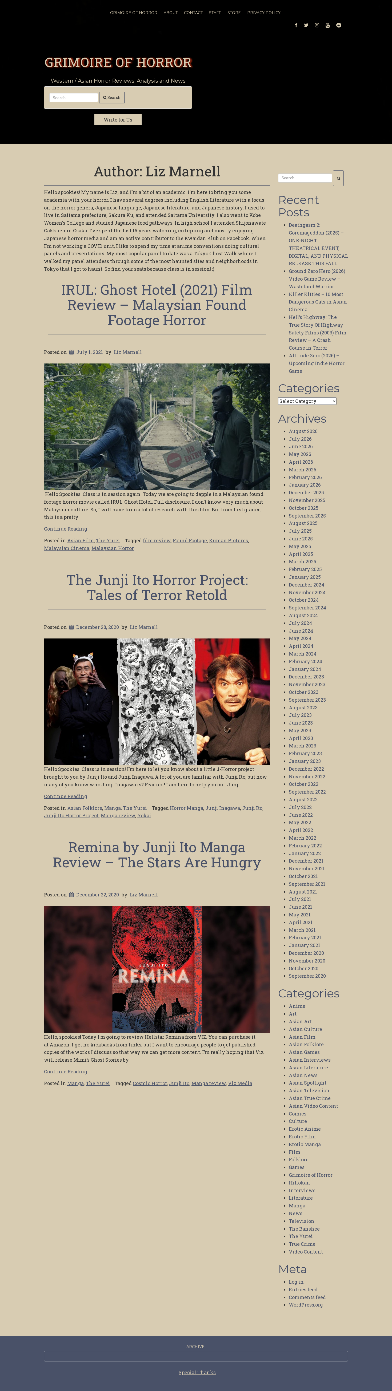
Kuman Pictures (228, 540)
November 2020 (307, 960)
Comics (297, 1113)
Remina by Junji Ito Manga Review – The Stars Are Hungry (157, 854)
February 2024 (305, 661)
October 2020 (303, 968)
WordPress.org (306, 1304)
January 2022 (305, 853)
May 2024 (300, 638)
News (295, 1213)
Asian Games (304, 1052)
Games (297, 1167)
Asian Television (309, 1090)
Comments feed (307, 1297)
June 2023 (301, 722)
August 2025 (303, 523)
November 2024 (307, 592)
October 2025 (303, 508)
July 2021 (300, 899)
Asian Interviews (310, 1060)
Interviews (302, 1190)
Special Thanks (197, 1372)
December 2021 (306, 861)
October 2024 (304, 600)
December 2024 (306, 584)
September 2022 (307, 791)
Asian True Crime (310, 1098)
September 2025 (307, 515)
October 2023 (303, 692)
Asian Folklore (84, 808)
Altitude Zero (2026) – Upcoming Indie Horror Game (317, 363)
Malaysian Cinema (66, 548)
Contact (193, 12)
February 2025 (305, 569)
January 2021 (304, 945)
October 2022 (303, 784)
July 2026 (300, 439)
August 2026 (303, 431)
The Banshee (304, 1229)
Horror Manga (186, 808)
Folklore (299, 1159)
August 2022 (303, 799)
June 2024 (301, 631)
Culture (298, 1121)
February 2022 (305, 845)
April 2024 (301, 646)
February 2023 (305, 753)
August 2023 (303, 707)
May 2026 (300, 454)
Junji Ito (252, 808)
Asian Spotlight (307, 1082)
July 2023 (300, 715)
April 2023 (301, 738)
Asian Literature (308, 1067)
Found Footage (190, 540)
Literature (301, 1198)
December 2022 (306, 769)
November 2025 (307, 500)
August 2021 (303, 891)
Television (301, 1221)
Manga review (118, 815)
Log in (296, 1282)
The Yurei (108, 540)
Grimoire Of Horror (133, 12)
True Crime (302, 1244)
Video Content (306, 1251)
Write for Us (118, 119)
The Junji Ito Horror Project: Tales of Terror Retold (157, 587)
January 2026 (305, 485)
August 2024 (303, 615)
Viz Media (240, 1083)
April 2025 (301, 554)
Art (293, 1013)
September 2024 (307, 607)
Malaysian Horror (112, 548)
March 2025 (302, 561)
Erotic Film (302, 1136)
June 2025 (301, 538)
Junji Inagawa (222, 808)
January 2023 (305, 761)
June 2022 (301, 815)
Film (294, 1152)
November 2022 (307, 776)
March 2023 (302, 745)
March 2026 (302, 469)
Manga (112, 808)
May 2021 (300, 914)
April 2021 (301, 922)
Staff (215, 12)
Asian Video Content (313, 1106)
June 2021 (300, 907)
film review (157, 540)
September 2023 (307, 700)
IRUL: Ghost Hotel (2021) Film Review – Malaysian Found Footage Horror (157, 304)
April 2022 (301, 830)
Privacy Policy (264, 12)
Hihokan (299, 1182)
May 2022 (300, 822)
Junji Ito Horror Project (71, 815)
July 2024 (300, 623)
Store (234, 12)
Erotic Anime (305, 1129)
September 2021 (307, 884)
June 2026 (301, 446)
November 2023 (307, 684)
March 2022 (302, 838)
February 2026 (305, 477)
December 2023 (306, 676)
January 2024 (305, 669)
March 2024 (303, 653)
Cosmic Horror (150, 1083)
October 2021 (303, 876)
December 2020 (306, 953)
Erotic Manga (305, 1144)
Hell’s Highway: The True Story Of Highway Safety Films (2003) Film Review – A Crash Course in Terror (317, 332)
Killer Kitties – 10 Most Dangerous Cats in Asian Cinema (318, 302)
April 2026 (301, 462)
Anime (297, 1006)
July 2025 (300, 531)
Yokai (144, 815)
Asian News (303, 1075)
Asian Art (300, 1021)
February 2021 (305, 937)
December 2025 (306, 492)
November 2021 (307, 868)
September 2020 (307, 976)
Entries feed (303, 1289)
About (171, 12)
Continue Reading (65, 528)
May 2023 (300, 730)
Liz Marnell (128, 352)
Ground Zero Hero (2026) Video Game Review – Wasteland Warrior (317, 279)
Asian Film (80, 540)
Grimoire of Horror (118, 61)
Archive (195, 1346)
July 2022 (300, 807)
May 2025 (300, 546)
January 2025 (305, 577)
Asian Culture (305, 1029)
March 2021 (302, 930)
